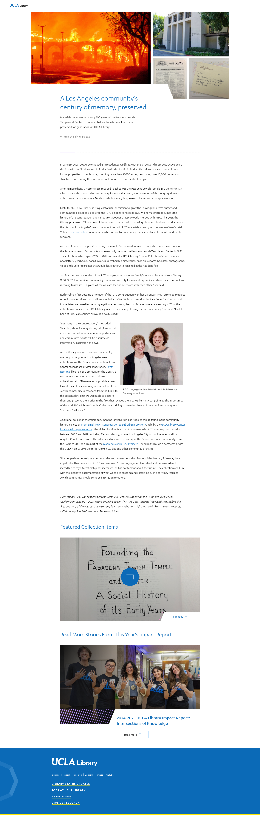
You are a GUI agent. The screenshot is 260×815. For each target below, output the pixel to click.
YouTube (109, 774)
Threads (99, 774)
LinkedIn (89, 774)
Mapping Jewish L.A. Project (121, 443)
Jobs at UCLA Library (69, 790)
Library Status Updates (71, 783)
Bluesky (55, 774)
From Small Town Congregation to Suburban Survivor (113, 424)
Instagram (77, 774)
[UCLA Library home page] (19, 6)
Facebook (65, 774)
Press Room (61, 796)
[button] (19, 5)
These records (77, 232)
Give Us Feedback (66, 802)
